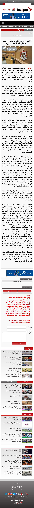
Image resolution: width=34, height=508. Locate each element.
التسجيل (24, 291)
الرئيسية (29, 30)
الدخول (10, 291)
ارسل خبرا (13, 1)
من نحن (25, 1)
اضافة (19, 343)
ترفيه (8, 1)
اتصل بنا (20, 1)
